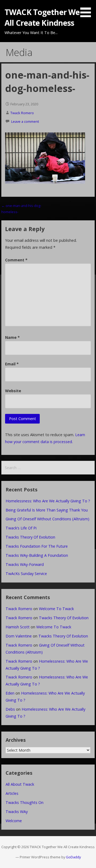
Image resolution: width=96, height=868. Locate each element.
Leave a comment (25, 121)
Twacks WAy (17, 811)
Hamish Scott (18, 626)
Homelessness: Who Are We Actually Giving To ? (48, 500)
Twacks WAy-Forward (25, 564)
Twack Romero (22, 112)
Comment (16, 259)
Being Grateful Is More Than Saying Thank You (47, 510)
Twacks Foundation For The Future (37, 546)
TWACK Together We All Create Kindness (42, 17)
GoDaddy (73, 857)
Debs (10, 709)
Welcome (14, 820)
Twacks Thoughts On (24, 802)
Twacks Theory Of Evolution (30, 537)
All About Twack (20, 784)
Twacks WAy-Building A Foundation (37, 555)
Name (12, 337)
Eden (10, 693)
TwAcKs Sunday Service (26, 573)
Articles (12, 793)
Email (12, 363)
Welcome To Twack (56, 608)
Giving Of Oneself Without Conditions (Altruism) (47, 518)
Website (13, 390)
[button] (87, 9)
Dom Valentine (19, 636)
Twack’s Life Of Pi (21, 528)
